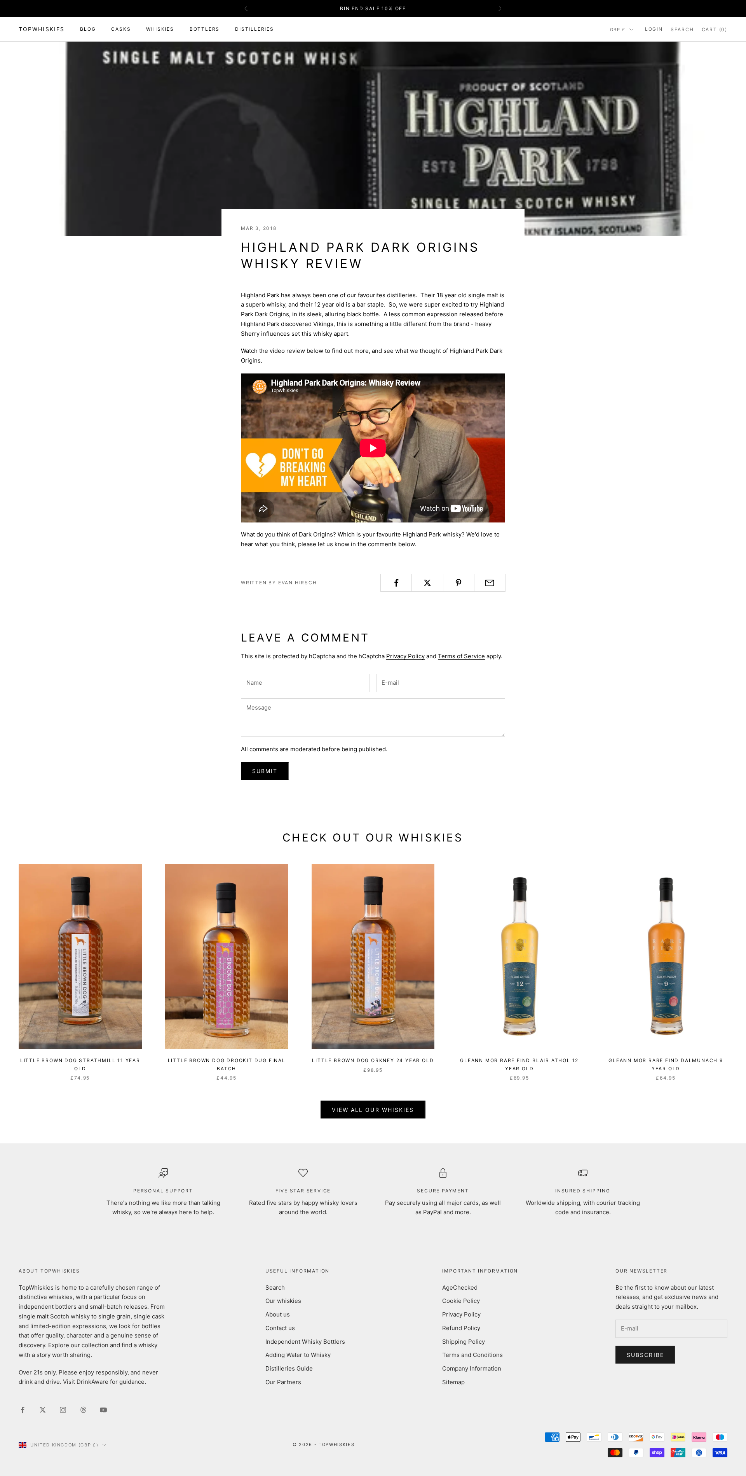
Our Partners (283, 1382)
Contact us (280, 1328)
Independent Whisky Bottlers (305, 1341)
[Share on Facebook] (396, 582)
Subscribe (645, 1355)
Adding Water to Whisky (298, 1355)
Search (275, 1287)
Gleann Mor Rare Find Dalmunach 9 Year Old (665, 1064)
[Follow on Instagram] (63, 1410)
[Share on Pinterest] (458, 582)
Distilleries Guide (289, 1368)
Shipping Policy (463, 1341)
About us (277, 1314)
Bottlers (205, 29)
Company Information (471, 1368)
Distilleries (254, 29)
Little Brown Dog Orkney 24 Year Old (373, 1060)
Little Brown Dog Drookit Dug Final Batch (227, 1064)
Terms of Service (461, 656)
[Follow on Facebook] (22, 1410)
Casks (121, 29)
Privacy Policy (405, 656)
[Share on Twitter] (427, 582)
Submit (265, 771)
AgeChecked (460, 1287)
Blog (88, 29)
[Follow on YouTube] (103, 1410)
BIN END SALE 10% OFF (373, 8)
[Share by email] (489, 582)
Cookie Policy (461, 1300)
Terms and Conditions (472, 1355)
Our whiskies (283, 1300)
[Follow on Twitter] (43, 1410)
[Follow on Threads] (83, 1410)
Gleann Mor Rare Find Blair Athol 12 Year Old (519, 1064)
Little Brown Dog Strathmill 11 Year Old (80, 1064)
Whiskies (160, 29)
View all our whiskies (373, 1109)
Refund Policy (461, 1328)
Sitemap (453, 1382)
